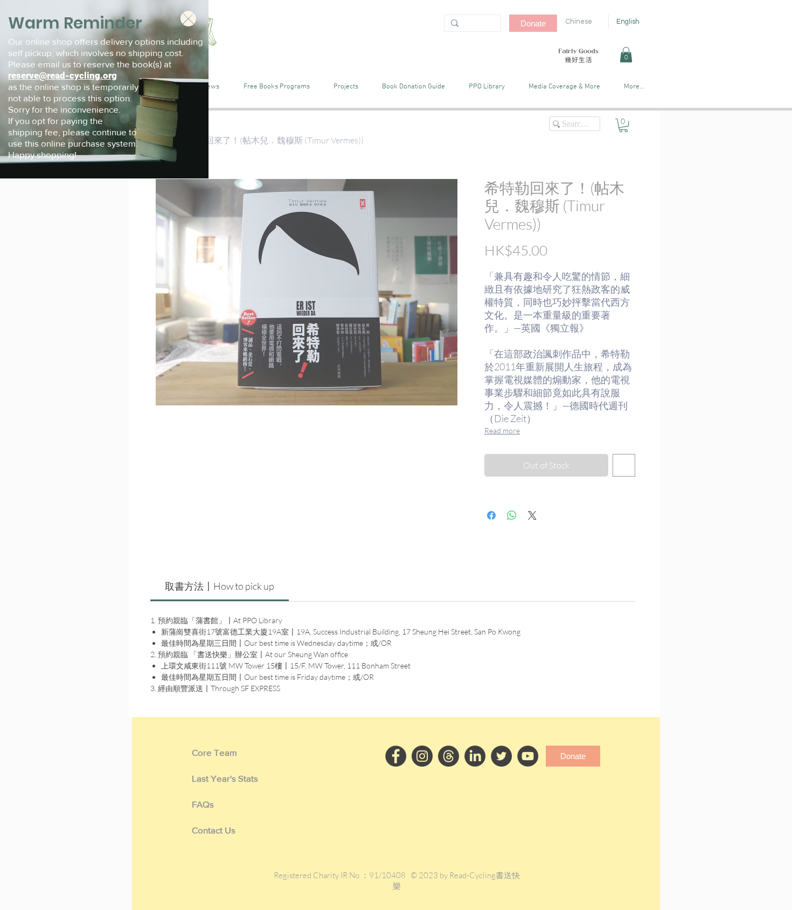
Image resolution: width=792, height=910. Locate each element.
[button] (188, 18)
